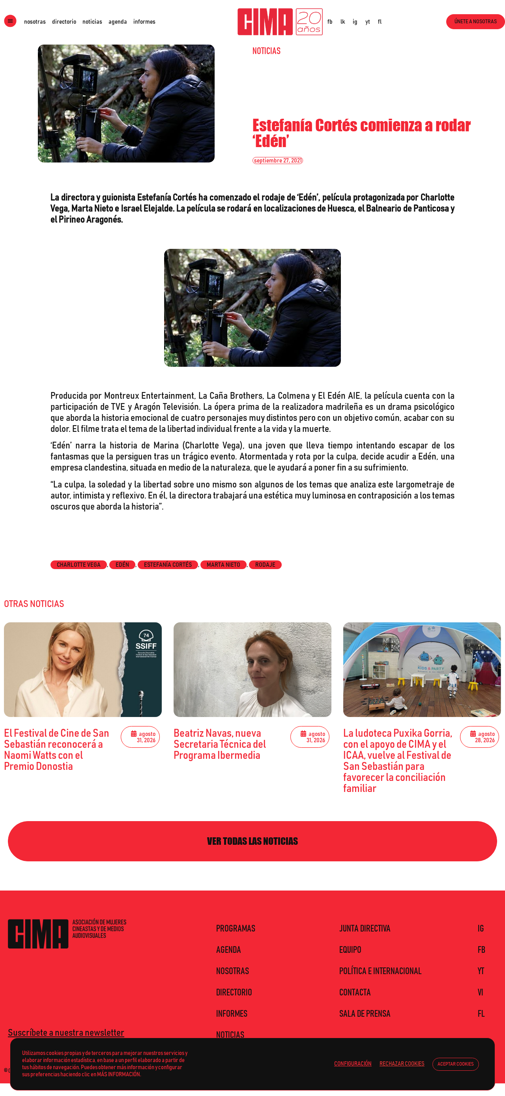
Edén (122, 565)
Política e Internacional (380, 971)
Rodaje (265, 565)
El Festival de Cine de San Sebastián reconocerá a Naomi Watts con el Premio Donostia (56, 750)
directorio (64, 22)
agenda (117, 22)
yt (367, 22)
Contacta (355, 992)
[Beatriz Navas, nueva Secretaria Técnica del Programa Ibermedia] (252, 669)
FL (481, 1014)
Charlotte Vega (79, 565)
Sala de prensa (365, 1014)
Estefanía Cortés (168, 565)
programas (235, 929)
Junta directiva (365, 929)
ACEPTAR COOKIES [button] (456, 1064)
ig (355, 22)
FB (481, 950)
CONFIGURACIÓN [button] (353, 1064)
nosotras (35, 22)
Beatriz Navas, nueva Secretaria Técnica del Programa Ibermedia (220, 744)
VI (480, 992)
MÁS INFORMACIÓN (118, 1074)
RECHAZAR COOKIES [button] (402, 1064)
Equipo (350, 950)
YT (481, 971)
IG (481, 929)
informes (144, 22)
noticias (92, 22)
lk (342, 22)
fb (330, 22)
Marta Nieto (223, 565)
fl (380, 22)
